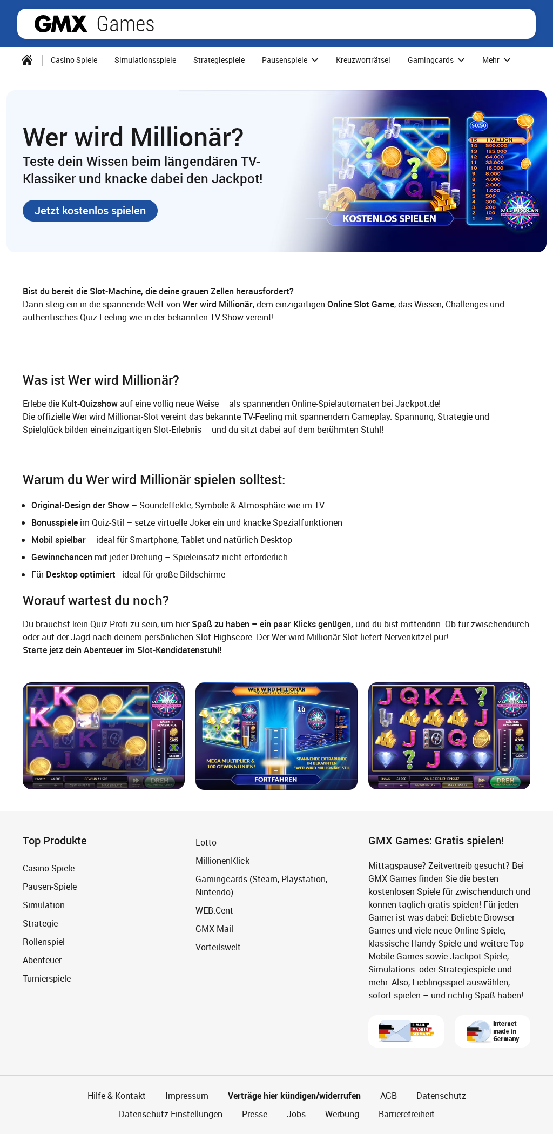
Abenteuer (42, 960)
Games (125, 23)
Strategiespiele (219, 60)
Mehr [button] (491, 60)
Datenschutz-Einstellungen (170, 1114)
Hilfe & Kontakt (116, 1096)
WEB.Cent (214, 910)
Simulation (44, 905)
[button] (90, 211)
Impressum (186, 1096)
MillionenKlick (222, 861)
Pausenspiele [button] (285, 60)
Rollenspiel (44, 942)
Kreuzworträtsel (363, 60)
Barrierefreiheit (407, 1114)
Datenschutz (441, 1096)
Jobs (296, 1114)
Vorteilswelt (218, 947)
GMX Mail (214, 929)
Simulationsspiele (145, 60)
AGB (388, 1096)
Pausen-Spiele (50, 887)
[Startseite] (27, 60)
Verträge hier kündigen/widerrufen (294, 1096)
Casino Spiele (74, 60)
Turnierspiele (47, 978)
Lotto (206, 842)
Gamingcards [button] (431, 60)
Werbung (342, 1114)
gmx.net (61, 23)
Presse (254, 1114)
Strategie (40, 923)
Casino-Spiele (49, 868)
